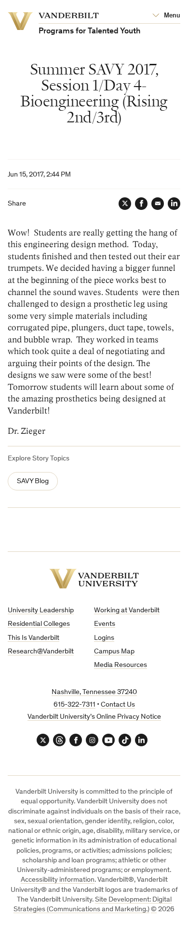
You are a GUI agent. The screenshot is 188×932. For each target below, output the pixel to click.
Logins (104, 638)
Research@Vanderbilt (41, 651)
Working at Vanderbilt (127, 610)
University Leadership (41, 610)
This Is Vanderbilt (33, 638)
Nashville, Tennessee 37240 (94, 692)
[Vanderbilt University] (94, 579)
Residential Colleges (39, 624)
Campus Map (114, 651)
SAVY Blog (33, 481)
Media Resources (120, 665)
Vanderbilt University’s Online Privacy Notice (94, 717)
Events (104, 624)
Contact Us (118, 705)
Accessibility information (57, 880)
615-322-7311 (74, 705)
